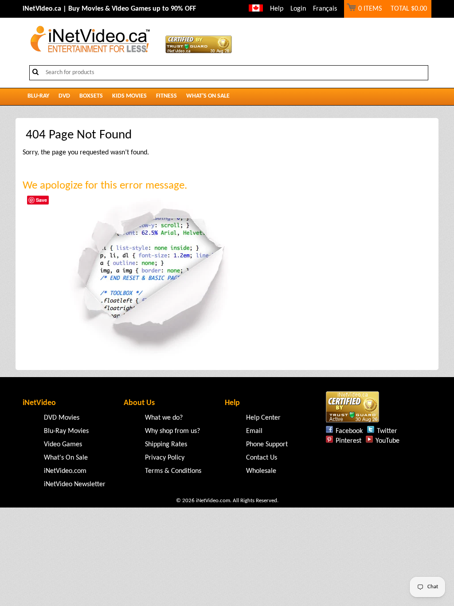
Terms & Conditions (173, 471)
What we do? (164, 417)
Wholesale (261, 471)
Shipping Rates (166, 444)
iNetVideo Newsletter (75, 484)
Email (254, 431)
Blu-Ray (38, 96)
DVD (64, 96)
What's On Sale (208, 96)
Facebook (349, 431)
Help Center (263, 417)
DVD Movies (61, 417)
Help (276, 8)
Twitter (387, 431)
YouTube (387, 441)
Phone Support (267, 444)
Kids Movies (129, 96)
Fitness (166, 96)
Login (298, 8)
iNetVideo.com (65, 471)
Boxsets (91, 96)
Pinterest (348, 441)
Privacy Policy (164, 457)
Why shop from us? (172, 431)
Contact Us (261, 457)
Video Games (63, 444)
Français (325, 8)
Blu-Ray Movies (66, 431)
